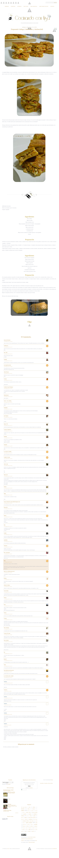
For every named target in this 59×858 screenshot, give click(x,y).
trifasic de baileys (7, 585)
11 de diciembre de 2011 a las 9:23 (8, 586)
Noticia (24, 822)
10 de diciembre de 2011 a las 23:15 (8, 526)
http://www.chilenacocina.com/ (9, 571)
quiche (33, 827)
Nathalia (5, 436)
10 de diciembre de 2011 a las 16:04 (8, 366)
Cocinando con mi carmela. (7, 810)
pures (26, 827)
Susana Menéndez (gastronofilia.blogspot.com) (12, 501)
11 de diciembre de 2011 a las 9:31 (8, 592)
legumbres (26, 819)
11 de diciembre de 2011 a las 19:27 (8, 629)
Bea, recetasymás (7, 552)
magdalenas (30, 819)
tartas (30, 829)
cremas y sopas (28, 812)
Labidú (5, 533)
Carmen (5, 378)
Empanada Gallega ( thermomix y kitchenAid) (27, 29)
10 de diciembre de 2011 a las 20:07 (8, 476)
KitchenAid (19, 6)
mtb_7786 (5, 352)
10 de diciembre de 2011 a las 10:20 (8, 341)
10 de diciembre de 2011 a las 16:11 (8, 373)
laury (5, 604)
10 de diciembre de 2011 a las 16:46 (8, 388)
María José (6, 474)
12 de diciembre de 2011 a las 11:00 (8, 641)
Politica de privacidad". (32, 842)
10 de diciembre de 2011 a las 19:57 (8, 458)
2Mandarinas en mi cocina (7, 804)
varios (26, 831)
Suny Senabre (6, 640)
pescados (35, 824)
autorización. (55, 848)
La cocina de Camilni (7, 451)
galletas (34, 815)
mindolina (5, 540)
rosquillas (23, 829)
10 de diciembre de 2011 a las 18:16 (8, 437)
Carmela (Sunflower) (7, 429)
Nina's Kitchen (6, 627)
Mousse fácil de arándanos (6, 790)
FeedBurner (31, 787)
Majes (5, 493)
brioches (33, 808)
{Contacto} (52, 6)
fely (4, 652)
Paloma (5, 578)
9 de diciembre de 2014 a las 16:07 (8, 714)
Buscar (55, 2)
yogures (33, 831)
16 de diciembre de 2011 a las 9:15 (8, 671)
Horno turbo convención (32, 817)
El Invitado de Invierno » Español (8, 789)
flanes (31, 815)
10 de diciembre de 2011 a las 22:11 (8, 508)
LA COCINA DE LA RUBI (8, 676)
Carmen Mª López (7, 633)
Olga (5, 560)
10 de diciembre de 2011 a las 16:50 (8, 396)
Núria (5, 664)
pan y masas (29, 822)
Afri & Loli (6, 464)
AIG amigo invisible (24, 807)
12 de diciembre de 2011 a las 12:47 (8, 653)
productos (36, 826)
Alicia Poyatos (6, 372)
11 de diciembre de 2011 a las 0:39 (8, 572)
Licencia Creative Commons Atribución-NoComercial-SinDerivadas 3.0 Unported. (28, 839)
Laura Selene (6, 590)
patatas (29, 824)
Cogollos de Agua (7, 457)
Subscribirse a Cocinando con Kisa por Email (46, 783)
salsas (27, 829)
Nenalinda (5, 407)
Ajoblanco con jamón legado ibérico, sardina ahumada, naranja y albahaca (12, 806)
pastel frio (24, 824)
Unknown (5, 545)
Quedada (30, 827)
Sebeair (5, 597)
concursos (23, 812)
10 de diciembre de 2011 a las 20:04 (8, 465)
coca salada (36, 810)
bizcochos (23, 808)
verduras (29, 831)
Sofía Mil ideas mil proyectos (9, 670)
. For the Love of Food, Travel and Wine (9, 792)
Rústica (4, 798)
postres (28, 826)
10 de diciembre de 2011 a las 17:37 (8, 425)
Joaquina (5, 444)
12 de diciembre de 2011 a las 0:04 (8, 634)
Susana (5, 612)
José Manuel (6, 415)
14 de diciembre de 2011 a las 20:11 (8, 666)
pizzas (24, 826)
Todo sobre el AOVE (6, 811)
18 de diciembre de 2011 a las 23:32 (8, 677)
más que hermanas (7, 340)
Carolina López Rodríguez (8, 387)
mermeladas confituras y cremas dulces (28, 820)
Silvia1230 (5, 507)
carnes (22, 810)
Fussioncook (13, 6)
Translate (9, 784)
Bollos (29, 808)
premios (32, 826)
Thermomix (7, 6)
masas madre (35, 819)
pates (32, 824)
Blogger (52, 779)
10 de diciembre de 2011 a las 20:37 (8, 503)
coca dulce (32, 810)
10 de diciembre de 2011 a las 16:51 (8, 402)
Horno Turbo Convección (43, 6)
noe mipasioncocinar (7, 365)
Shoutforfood (6, 395)
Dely (4, 525)
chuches (29, 810)
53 (55, 29)
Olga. (8, 848)
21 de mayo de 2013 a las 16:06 (7, 691)
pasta (36, 822)
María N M (6, 424)
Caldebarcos (6, 345)
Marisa (5, 515)
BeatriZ (5, 659)
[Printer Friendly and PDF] (29, 326)
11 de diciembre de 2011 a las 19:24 (8, 619)
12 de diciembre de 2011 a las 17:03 (8, 660)
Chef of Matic (26, 6)
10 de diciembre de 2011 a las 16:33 (8, 380)
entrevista (28, 815)
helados (22, 817)
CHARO (5, 359)
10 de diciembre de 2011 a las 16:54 (8, 417)
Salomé (5, 486)
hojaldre (26, 817)
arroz (30, 807)
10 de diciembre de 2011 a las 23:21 (8, 534)
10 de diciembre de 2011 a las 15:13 (8, 360)
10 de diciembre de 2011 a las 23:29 (8, 541)
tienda (33, 829)
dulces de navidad (34, 812)
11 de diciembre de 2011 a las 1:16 (8, 579)
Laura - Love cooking (7, 400)
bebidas (34, 807)
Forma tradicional (33, 6)
